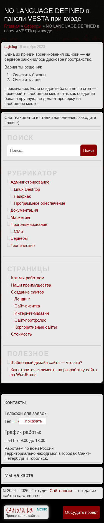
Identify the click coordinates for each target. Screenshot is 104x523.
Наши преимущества (31, 285)
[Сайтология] (19, 511)
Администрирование (30, 182)
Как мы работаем (27, 277)
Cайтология (61, 490)
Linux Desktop (27, 189)
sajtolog (10, 47)
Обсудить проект (81, 512)
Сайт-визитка (27, 306)
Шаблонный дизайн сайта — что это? (46, 362)
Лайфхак (22, 196)
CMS (18, 231)
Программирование (29, 224)
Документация (24, 210)
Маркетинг (21, 217)
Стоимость (21, 334)
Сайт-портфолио (30, 320)
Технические (23, 245)
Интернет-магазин (31, 313)
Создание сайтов (27, 292)
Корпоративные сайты (35, 327)
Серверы (19, 238)
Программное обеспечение (39, 203)
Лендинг (22, 299)
